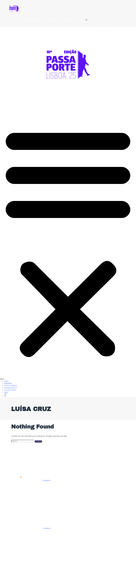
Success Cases (69, 20)
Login (80, 20)
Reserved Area (68, 468)
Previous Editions (33, 20)
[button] (68, 242)
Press (58, 468)
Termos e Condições (45, 468)
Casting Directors (51, 20)
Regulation (18, 20)
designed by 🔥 (17, 477)
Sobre (8, 20)
